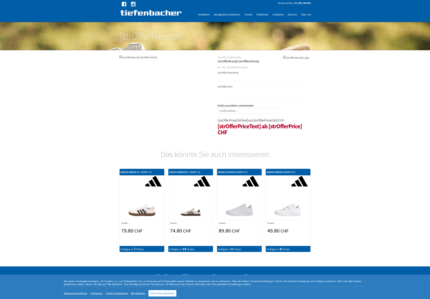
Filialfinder (262, 14)
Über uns (306, 14)
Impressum (96, 293)
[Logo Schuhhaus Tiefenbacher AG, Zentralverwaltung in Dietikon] (151, 12)
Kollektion (204, 14)
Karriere (292, 14)
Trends (248, 14)
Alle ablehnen (138, 293)
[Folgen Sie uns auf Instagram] (133, 4)
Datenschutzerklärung (75, 293)
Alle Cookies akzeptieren (162, 293)
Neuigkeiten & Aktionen (227, 14)
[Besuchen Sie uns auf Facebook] (123, 4)
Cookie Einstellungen (117, 293)
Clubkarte (278, 14)
